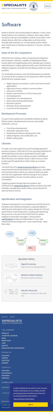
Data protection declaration (13, 348)
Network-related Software (31, 275)
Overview (5, 355)
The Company (8, 330)
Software (5, 378)
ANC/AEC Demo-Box (29, 290)
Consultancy (7, 373)
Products (6, 352)
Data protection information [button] (24, 399)
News (4, 338)
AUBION (5, 363)
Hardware (6, 375)
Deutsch (5, 317)
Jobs (4, 343)
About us (5, 333)
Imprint (5, 345)
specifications (7, 219)
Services (6, 367)
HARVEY (5, 358)
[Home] (14, 6)
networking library (21, 185)
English (12, 317)
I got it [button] (30, 404)
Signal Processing (28, 264)
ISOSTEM (5, 360)
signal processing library (27, 167)
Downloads (7, 382)
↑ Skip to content (9, 393)
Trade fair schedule (10, 335)
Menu (47, 6)
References (6, 340)
